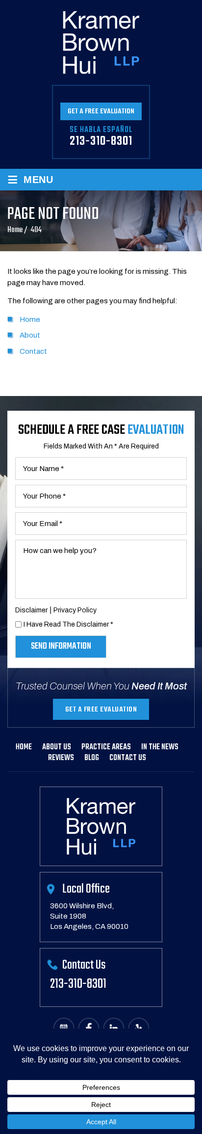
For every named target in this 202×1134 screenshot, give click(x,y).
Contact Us (127, 758)
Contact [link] (33, 351)
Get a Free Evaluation (101, 111)
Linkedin (113, 1028)
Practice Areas (106, 747)
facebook (88, 1028)
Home (24, 747)
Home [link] (30, 319)
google (63, 1028)
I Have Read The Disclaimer (68, 624)
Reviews (61, 758)
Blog (91, 758)
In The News (159, 747)
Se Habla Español (101, 130)
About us (56, 747)
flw (138, 1028)
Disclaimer (31, 610)
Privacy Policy (75, 610)
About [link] (30, 335)
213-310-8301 (101, 141)
